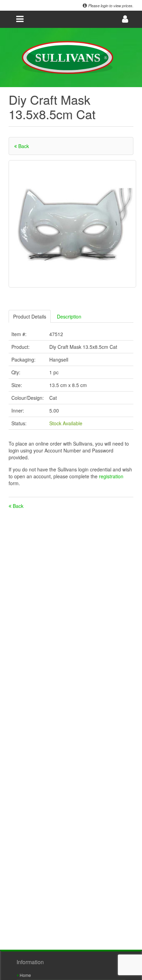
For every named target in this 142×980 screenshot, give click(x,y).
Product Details (29, 316)
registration (111, 476)
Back (23, 146)
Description (69, 316)
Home (25, 975)
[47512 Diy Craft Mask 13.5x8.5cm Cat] (72, 223)
